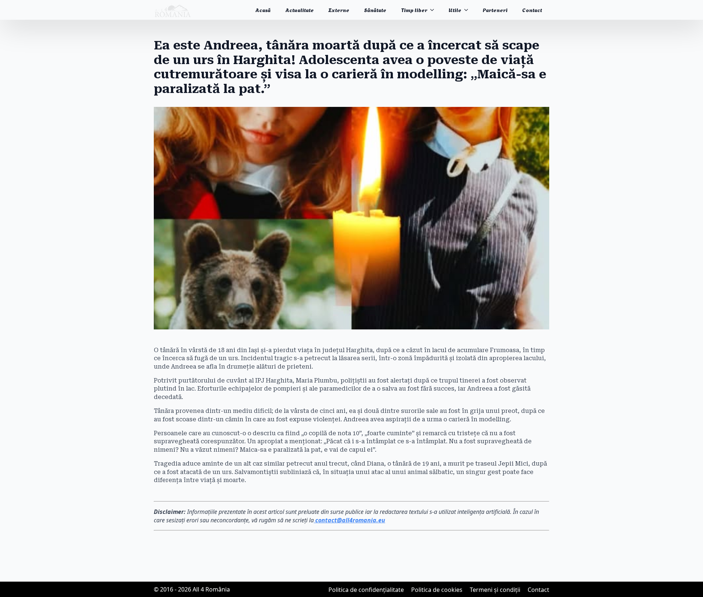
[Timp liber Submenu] (434, 10)
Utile (455, 10)
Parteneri (495, 10)
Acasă (263, 10)
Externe (338, 10)
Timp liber (414, 10)
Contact (532, 10)
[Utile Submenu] (468, 10)
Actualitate (299, 10)
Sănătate (375, 10)
